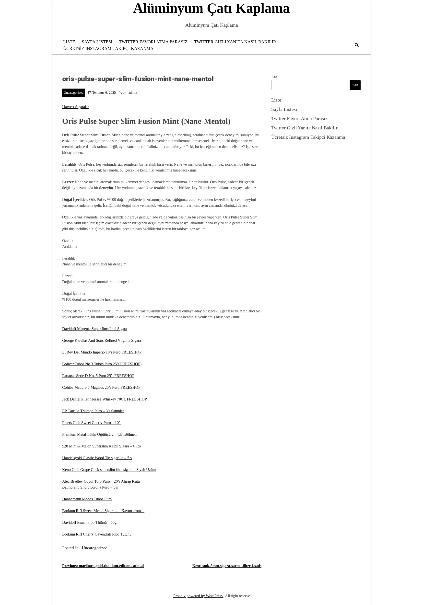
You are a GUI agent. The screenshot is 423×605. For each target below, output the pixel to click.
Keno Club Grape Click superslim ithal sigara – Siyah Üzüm (109, 470)
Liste (69, 41)
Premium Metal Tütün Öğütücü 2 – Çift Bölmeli (99, 434)
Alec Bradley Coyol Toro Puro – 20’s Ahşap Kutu (101, 481)
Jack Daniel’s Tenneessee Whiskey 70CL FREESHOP (104, 399)
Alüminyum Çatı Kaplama (211, 8)
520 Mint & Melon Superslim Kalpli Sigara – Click (101, 446)
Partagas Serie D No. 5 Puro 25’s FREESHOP (98, 376)
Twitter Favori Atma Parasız (153, 41)
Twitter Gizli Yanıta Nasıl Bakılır (235, 41)
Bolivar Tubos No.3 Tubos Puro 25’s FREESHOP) (101, 364)
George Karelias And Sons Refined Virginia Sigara (101, 340)
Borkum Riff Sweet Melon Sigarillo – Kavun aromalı (103, 511)
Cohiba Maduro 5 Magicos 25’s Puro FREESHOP (101, 387)
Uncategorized (73, 92)
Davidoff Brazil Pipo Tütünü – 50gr (90, 522)
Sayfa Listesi (97, 41)
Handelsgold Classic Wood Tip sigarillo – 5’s (97, 458)
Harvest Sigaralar (75, 107)
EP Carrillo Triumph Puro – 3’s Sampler (93, 411)
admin (133, 92)
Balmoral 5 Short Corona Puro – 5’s (90, 487)
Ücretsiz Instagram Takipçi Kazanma (108, 48)
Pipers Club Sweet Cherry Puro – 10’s (91, 423)
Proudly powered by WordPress (198, 596)
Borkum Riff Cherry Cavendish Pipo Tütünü (96, 534)
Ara (274, 77)
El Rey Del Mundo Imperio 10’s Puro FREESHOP (101, 352)
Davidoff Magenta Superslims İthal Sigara (94, 329)
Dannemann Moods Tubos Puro (87, 499)
